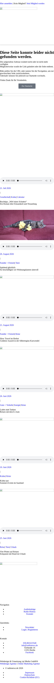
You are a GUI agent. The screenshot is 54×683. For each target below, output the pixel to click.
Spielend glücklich (7, 267)
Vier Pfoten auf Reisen (9, 552)
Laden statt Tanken (8, 410)
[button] (27, 45)
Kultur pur (4, 481)
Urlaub (13, 547)
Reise (17, 334)
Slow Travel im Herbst (9, 338)
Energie (17, 405)
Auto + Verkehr (6, 405)
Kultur (13, 197)
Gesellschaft (5, 197)
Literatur (20, 197)
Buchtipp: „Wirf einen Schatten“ (13, 202)
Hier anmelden (6, 3)
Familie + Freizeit (7, 263)
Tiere (17, 263)
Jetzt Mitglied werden (35, 3)
